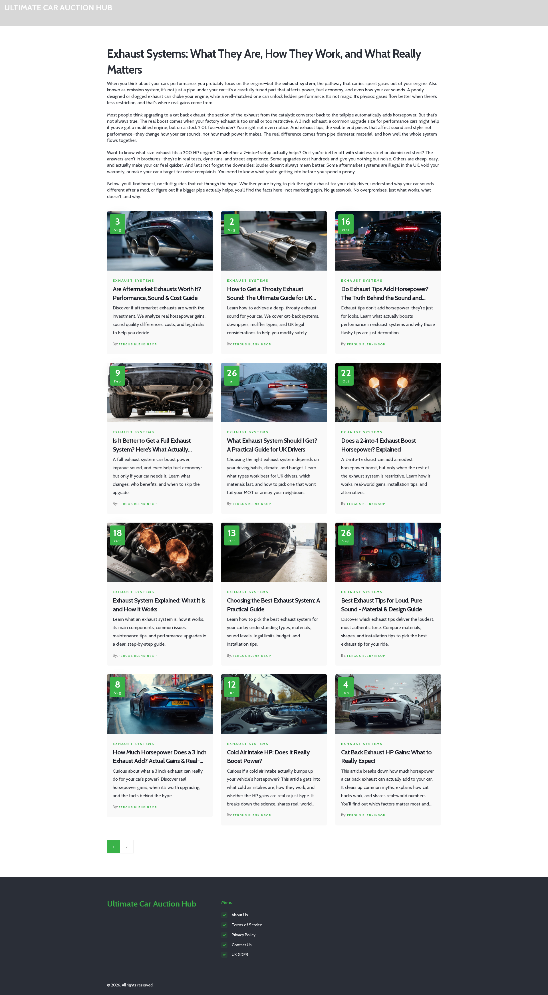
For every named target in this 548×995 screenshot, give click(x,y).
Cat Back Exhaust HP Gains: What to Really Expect (386, 756)
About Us (240, 914)
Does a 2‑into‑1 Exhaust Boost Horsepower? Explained (378, 445)
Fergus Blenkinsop (138, 344)
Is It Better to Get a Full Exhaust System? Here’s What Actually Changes (152, 445)
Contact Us (242, 944)
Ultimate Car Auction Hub (58, 7)
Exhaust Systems (133, 280)
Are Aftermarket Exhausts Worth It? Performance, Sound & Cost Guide (157, 293)
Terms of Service (247, 924)
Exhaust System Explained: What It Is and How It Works (159, 605)
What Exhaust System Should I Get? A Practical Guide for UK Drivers (272, 445)
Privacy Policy (243, 934)
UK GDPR (240, 954)
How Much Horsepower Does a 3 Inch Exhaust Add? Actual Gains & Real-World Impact (159, 757)
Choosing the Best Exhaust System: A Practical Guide (273, 605)
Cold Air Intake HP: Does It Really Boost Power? (268, 756)
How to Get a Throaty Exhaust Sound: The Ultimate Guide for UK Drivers (269, 294)
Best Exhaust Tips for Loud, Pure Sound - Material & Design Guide (381, 605)
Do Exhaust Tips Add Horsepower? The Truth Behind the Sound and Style (384, 294)
